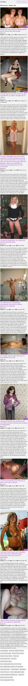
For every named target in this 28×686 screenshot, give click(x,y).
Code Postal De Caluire (6, 661)
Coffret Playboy (15, 669)
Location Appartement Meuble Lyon (8, 674)
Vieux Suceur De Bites (5, 653)
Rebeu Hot (16, 656)
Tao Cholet (13, 658)
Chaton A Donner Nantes (6, 656)
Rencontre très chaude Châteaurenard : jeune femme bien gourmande (13, 30)
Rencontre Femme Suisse (6, 677)
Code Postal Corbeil (5, 658)
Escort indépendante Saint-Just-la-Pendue (10, 664)
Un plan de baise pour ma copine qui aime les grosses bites (12, 241)
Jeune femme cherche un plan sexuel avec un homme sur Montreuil (12, 621)
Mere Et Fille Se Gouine (18, 653)
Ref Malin (3, 2)
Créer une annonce (22, 2)
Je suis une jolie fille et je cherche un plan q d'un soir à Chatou (12, 481)
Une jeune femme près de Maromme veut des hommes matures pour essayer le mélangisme (14, 422)
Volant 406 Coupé (4, 672)
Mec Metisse (23, 669)
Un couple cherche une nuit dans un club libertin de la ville (12, 356)
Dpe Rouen (21, 674)
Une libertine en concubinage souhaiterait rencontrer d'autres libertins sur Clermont (11, 304)
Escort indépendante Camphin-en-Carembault (11, 666)
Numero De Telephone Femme (16, 650)
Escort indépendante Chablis (17, 672)
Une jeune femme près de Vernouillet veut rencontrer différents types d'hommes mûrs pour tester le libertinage (12, 554)
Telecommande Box (5, 669)
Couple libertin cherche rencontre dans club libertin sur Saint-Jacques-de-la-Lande (13, 95)
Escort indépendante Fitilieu (7, 680)
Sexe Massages (4, 650)
